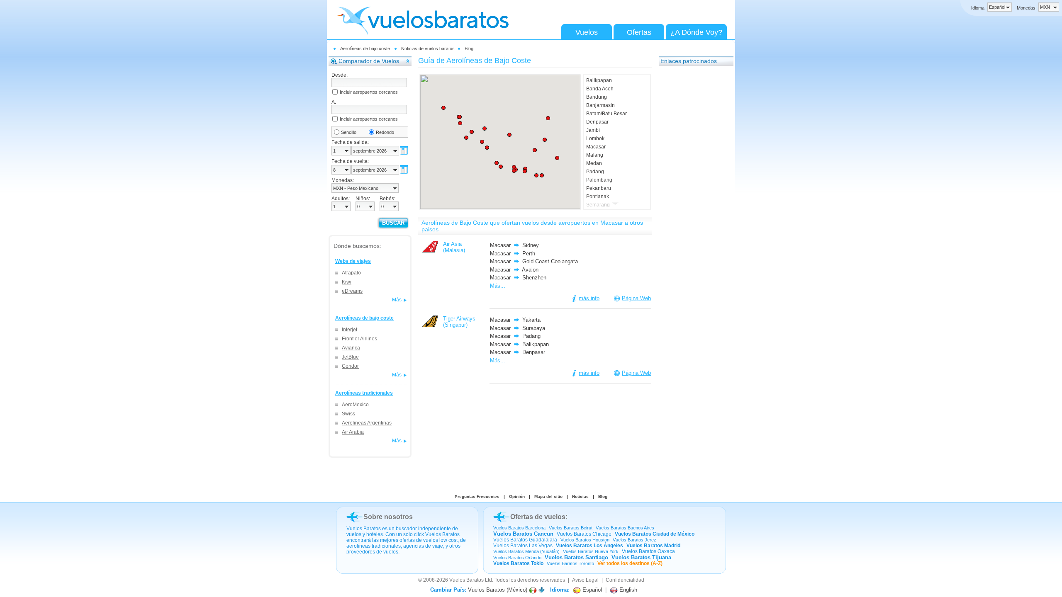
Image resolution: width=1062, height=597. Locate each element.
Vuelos (586, 32)
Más (397, 300)
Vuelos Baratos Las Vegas (523, 545)
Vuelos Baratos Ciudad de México (654, 534)
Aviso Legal (585, 580)
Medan (594, 163)
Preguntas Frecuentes (477, 496)
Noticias (580, 496)
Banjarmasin (600, 105)
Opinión (517, 496)
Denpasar (597, 122)
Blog (469, 48)
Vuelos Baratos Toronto (570, 563)
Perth (528, 253)
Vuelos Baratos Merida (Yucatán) (526, 551)
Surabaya (533, 328)
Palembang (599, 180)
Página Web (636, 298)
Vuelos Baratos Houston (584, 539)
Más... (497, 286)
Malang (594, 155)
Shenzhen (534, 277)
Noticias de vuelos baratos (428, 48)
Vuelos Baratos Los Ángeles (589, 545)
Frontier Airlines (359, 339)
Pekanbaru (598, 188)
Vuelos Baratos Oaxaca (648, 551)
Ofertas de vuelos (537, 516)
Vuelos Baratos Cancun (523, 534)
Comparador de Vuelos (369, 61)
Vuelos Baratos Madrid (653, 545)
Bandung (596, 97)
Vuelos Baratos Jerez (634, 539)
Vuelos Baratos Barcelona (519, 527)
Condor (350, 366)
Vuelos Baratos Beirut (570, 527)
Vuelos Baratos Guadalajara (525, 540)
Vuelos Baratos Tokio (518, 563)
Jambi (593, 130)
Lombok (595, 138)
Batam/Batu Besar (606, 113)
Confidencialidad (625, 580)
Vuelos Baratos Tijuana (641, 557)
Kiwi (346, 282)
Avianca (351, 348)
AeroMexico (355, 405)
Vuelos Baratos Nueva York (591, 551)
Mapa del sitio (548, 496)
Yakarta (531, 320)
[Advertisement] (692, 195)
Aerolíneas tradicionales (364, 393)
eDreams (352, 291)
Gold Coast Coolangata (550, 261)
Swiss (348, 414)
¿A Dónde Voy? (696, 32)
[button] (514, 171)
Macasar (596, 147)
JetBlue (350, 357)
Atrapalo (351, 273)
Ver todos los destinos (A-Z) (630, 563)
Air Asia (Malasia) (454, 247)
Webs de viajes (353, 261)
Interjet (349, 329)
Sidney (530, 245)
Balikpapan (599, 80)
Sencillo (348, 132)
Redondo (385, 132)
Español (591, 590)
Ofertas (639, 32)
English (627, 590)
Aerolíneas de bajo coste (365, 48)
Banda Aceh (600, 89)
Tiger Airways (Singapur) (459, 321)
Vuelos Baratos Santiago (576, 557)
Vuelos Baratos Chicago (584, 534)
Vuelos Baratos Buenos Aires (625, 527)
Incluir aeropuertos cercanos (369, 92)
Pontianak (597, 196)
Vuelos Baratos (466, 580)
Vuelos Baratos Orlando (517, 557)
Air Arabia (353, 432)
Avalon (530, 270)
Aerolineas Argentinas (367, 423)
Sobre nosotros (388, 516)
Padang (595, 172)
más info (589, 298)
